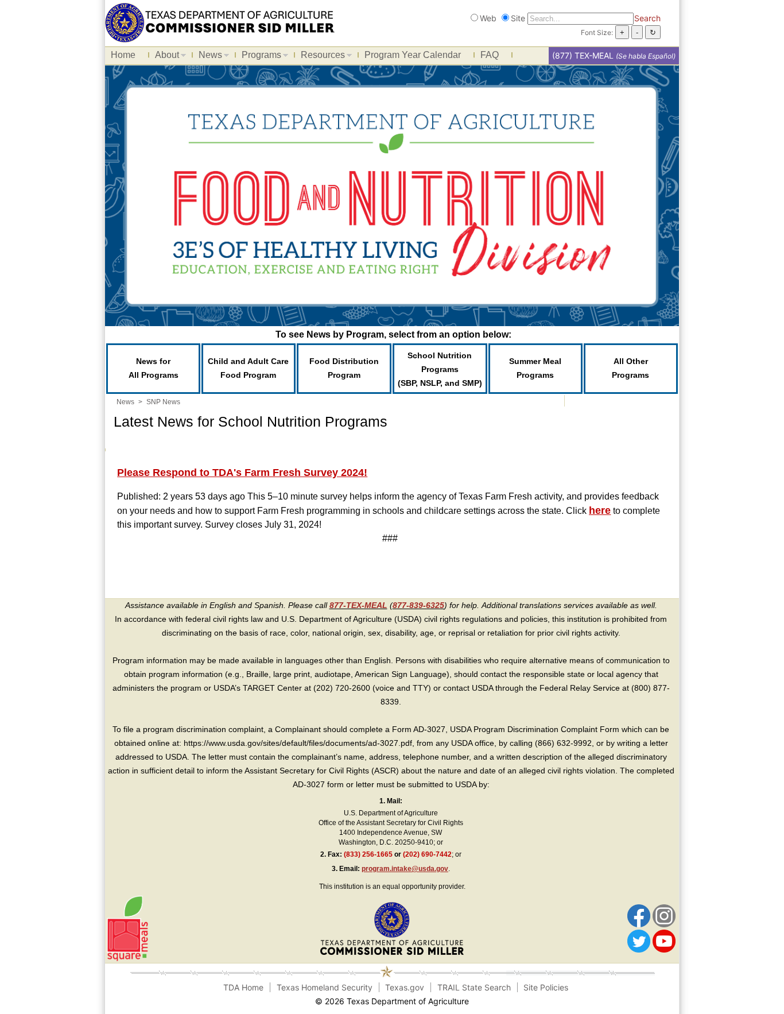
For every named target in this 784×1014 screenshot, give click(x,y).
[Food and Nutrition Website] (220, 21)
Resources (320, 57)
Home (123, 55)
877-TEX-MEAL (358, 605)
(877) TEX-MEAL (583, 55)
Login (528, 1001)
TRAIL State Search (474, 987)
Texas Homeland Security (324, 987)
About (164, 57)
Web (488, 18)
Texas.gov (404, 987)
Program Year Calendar (412, 55)
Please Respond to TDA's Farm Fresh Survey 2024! (242, 472)
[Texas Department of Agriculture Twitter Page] (638, 940)
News (207, 57)
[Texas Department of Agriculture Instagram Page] (664, 915)
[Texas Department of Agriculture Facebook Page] (638, 915)
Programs (258, 57)
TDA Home (243, 987)
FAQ (489, 55)
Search (647, 18)
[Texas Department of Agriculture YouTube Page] (664, 940)
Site (518, 18)
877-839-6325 (418, 605)
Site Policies (545, 987)
